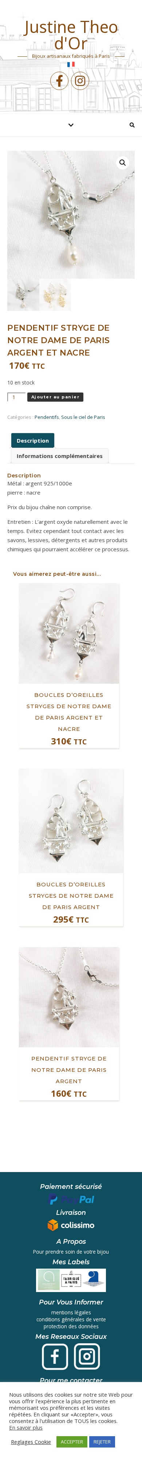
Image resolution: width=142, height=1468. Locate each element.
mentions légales (71, 1312)
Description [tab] (33, 440)
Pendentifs (47, 417)
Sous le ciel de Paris (83, 417)
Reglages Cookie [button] (31, 1441)
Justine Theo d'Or (71, 34)
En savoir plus (26, 1427)
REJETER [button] (102, 1441)
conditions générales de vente (71, 1319)
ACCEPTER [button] (72, 1441)
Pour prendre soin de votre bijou (71, 1251)
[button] (122, 162)
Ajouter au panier (55, 396)
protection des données (71, 1326)
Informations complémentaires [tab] (60, 455)
